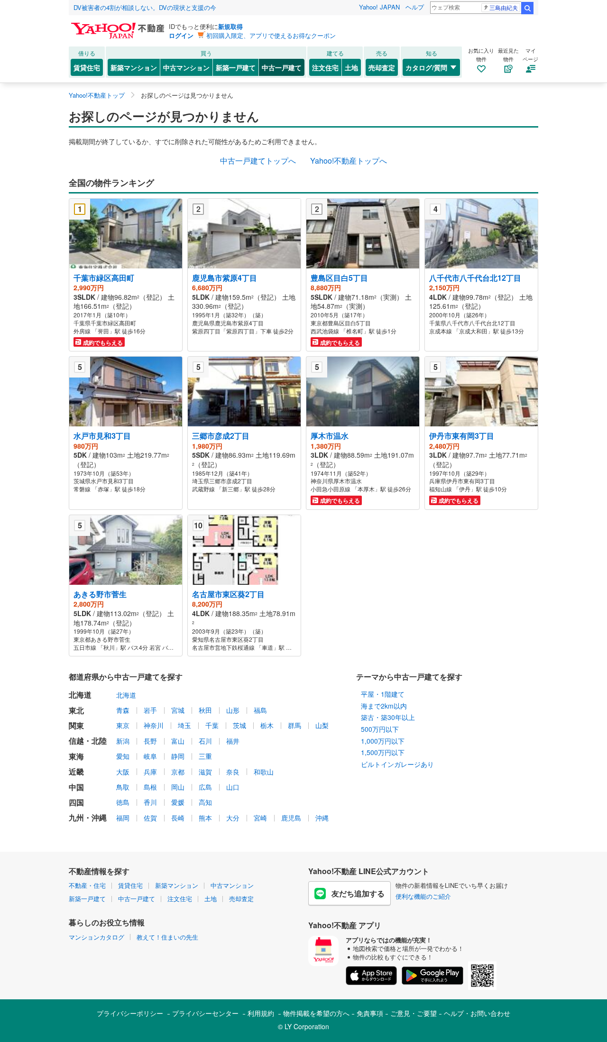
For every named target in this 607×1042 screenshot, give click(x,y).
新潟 (122, 741)
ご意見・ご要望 (413, 1013)
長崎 (177, 817)
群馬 (294, 725)
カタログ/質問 (426, 67)
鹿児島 (291, 817)
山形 (232, 710)
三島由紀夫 (503, 7)
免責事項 (370, 1013)
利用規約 (261, 1013)
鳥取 (122, 787)
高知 (205, 802)
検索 (527, 8)
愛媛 (177, 802)
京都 (177, 771)
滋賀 (205, 771)
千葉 (212, 725)
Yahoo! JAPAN (379, 6)
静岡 (177, 756)
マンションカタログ (96, 936)
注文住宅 (325, 67)
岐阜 (150, 756)
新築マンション (133, 67)
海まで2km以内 (384, 705)
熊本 (205, 817)
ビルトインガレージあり (397, 764)
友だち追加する (358, 893)
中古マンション (186, 67)
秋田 (205, 710)
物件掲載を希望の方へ (316, 1013)
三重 (205, 756)
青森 (122, 710)
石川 (205, 741)
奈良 (232, 771)
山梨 (322, 725)
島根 (150, 787)
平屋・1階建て (383, 694)
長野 (150, 741)
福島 (260, 710)
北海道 (126, 695)
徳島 (122, 802)
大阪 (122, 771)
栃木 (267, 725)
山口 (232, 787)
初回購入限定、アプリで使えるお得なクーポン (271, 35)
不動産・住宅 (87, 885)
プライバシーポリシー (130, 1013)
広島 (205, 787)
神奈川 (154, 725)
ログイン (181, 35)
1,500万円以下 (383, 752)
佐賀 (150, 817)
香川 (150, 802)
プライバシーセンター (205, 1013)
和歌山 (264, 771)
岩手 (150, 710)
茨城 (239, 725)
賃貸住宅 (87, 67)
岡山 (177, 787)
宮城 (177, 710)
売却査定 (381, 67)
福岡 (122, 817)
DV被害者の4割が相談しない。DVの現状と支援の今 (145, 7)
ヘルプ (414, 6)
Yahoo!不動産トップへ (348, 160)
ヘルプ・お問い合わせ (477, 1013)
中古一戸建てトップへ (258, 160)
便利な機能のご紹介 (423, 896)
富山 (177, 741)
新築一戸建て (236, 67)
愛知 (122, 756)
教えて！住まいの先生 (167, 936)
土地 (351, 67)
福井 (232, 741)
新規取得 (230, 26)
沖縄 (322, 817)
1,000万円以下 (383, 741)
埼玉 (184, 725)
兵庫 (150, 771)
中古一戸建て (282, 67)
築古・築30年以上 (388, 717)
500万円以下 (380, 729)
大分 (232, 817)
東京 (122, 725)
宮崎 (260, 817)
